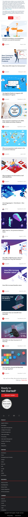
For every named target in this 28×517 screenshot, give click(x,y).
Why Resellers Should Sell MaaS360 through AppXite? (12, 368)
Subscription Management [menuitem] (6, 427)
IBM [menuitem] (2, 471)
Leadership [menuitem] (3, 501)
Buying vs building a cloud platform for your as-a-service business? (13, 39)
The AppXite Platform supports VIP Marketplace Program (12, 94)
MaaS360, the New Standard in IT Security (12, 340)
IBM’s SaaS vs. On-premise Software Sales (12, 231)
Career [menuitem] (2, 503)
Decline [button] (17, 17)
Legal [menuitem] (2, 507)
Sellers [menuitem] (2, 462)
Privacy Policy (10, 515)
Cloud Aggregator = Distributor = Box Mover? (13, 203)
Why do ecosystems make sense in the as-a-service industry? (13, 148)
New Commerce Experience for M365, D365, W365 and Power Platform (13, 121)
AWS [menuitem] (2, 466)
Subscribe (24, 380)
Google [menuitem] (2, 468)
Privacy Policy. (9, 9)
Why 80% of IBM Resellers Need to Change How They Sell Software (12, 258)
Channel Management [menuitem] (5, 432)
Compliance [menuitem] (3, 510)
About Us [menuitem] (3, 498)
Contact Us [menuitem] (3, 505)
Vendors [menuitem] (3, 459)
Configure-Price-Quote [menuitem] (6, 430)
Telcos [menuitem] (2, 455)
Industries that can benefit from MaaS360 (12, 313)
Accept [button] (10, 17)
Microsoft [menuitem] (3, 464)
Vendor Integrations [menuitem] (5, 489)
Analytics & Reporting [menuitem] (5, 441)
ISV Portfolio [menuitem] (3, 475)
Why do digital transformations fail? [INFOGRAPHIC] (13, 176)
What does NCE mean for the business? (13, 66)
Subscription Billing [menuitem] (5, 434)
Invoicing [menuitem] (3, 443)
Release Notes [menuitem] (4, 487)
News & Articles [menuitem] (4, 482)
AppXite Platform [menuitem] (4, 423)
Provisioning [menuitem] (3, 436)
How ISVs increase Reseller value (12, 285)
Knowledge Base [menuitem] (4, 484)
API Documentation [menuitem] (5, 491)
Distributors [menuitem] (3, 452)
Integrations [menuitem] (3, 445)
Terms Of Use (18, 515)
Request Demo (10, 395)
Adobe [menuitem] (2, 473)
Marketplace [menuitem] (3, 425)
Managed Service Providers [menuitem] (7, 457)
